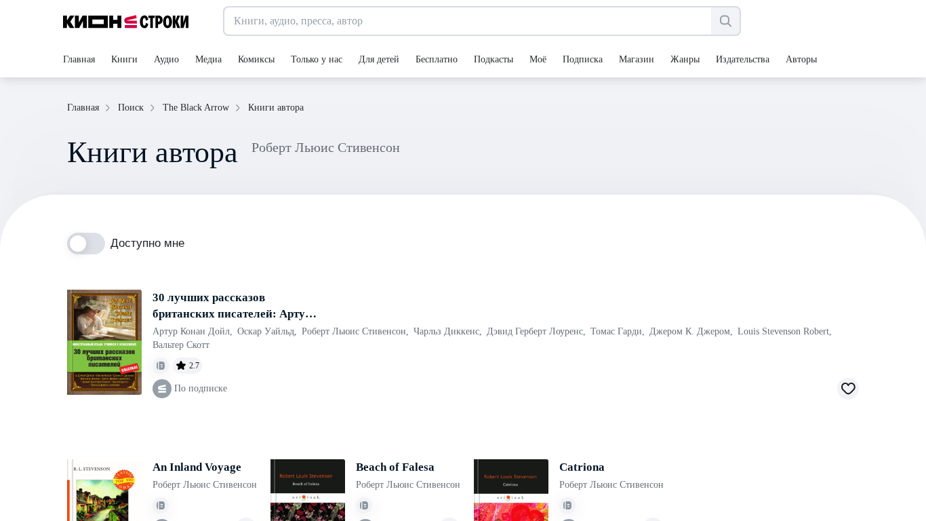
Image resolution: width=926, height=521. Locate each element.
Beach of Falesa (395, 467)
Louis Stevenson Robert (785, 331)
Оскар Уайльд (267, 331)
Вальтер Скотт (181, 345)
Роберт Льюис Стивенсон (355, 331)
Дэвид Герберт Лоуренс (536, 331)
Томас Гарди (617, 331)
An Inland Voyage (197, 467)
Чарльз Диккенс (448, 331)
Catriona (582, 467)
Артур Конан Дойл (193, 331)
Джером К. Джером (691, 331)
